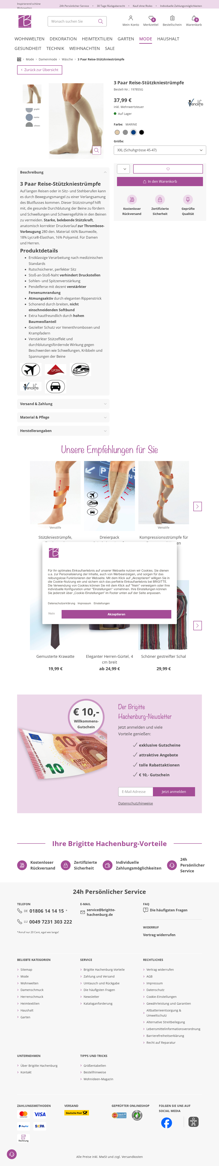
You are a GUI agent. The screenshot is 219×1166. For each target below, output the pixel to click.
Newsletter (91, 997)
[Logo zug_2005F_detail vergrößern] (80, 369)
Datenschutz (155, 990)
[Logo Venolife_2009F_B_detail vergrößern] (195, 102)
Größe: (119, 141)
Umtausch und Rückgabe (102, 983)
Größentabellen (95, 1066)
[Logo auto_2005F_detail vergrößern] (55, 386)
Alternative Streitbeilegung (165, 1022)
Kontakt (26, 1072)
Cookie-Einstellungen (161, 997)
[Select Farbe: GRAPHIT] (125, 132)
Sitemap (26, 970)
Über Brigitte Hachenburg (39, 1066)
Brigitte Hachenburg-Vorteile (104, 970)
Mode (25, 976)
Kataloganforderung (98, 1003)
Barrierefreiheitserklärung (165, 1036)
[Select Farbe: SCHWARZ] (141, 132)
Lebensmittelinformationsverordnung (173, 1029)
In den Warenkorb (162, 181)
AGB (149, 976)
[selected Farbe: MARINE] (133, 132)
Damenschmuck (32, 990)
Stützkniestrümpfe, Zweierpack (55, 540)
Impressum (154, 983)
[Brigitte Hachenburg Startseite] (24, 21)
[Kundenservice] (12, 1154)
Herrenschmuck (32, 997)
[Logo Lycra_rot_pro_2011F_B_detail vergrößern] (55, 369)
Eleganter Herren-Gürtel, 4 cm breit (109, 659)
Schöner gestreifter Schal (163, 656)
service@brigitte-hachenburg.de (101, 912)
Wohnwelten (29, 983)
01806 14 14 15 (47, 911)
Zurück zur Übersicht (41, 69)
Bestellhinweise (95, 1072)
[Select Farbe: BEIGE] (117, 132)
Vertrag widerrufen (159, 935)
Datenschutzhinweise (135, 803)
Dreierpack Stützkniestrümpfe (109, 540)
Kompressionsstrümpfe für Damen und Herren (163, 540)
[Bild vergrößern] (96, 150)
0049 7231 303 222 (50, 921)
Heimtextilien (30, 1003)
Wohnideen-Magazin (98, 1079)
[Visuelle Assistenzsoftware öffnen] (191, 1121)
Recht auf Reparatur (161, 1042)
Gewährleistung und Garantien (168, 1003)
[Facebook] (166, 1123)
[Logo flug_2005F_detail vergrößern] (30, 369)
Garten (25, 1017)
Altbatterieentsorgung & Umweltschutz (163, 1012)
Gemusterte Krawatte (55, 656)
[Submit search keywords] (101, 21)
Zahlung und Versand (99, 976)
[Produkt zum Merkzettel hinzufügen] (168, 169)
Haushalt (27, 1010)
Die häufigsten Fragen (169, 910)
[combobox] (77, 21)
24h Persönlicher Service (74, 6)
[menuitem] (29, 39)
